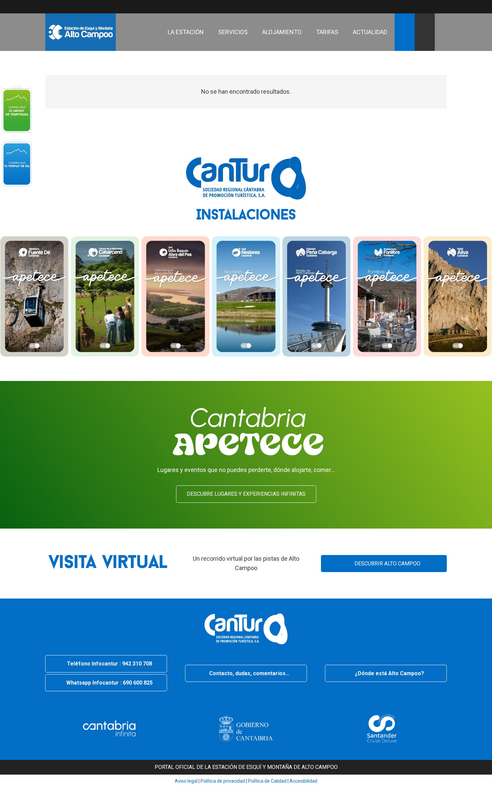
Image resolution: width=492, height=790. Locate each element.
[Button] (16, 109)
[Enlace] (80, 32)
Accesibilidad (303, 781)
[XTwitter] (417, 7)
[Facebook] (405, 7)
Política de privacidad (222, 781)
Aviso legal (186, 781)
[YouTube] (393, 7)
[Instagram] (429, 7)
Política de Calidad (267, 781)
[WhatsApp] (441, 7)
